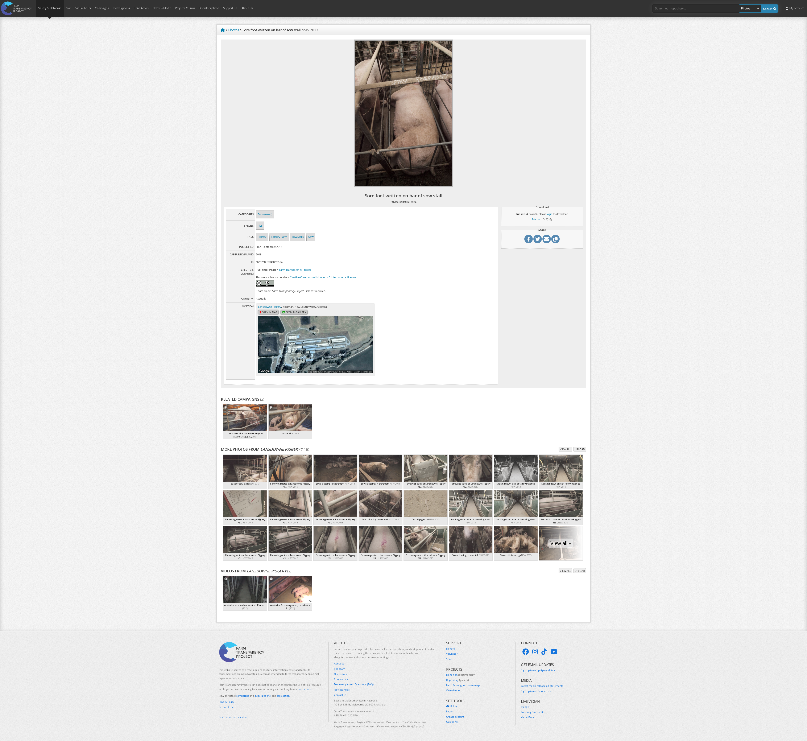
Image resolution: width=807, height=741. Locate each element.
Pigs (260, 225)
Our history (340, 674)
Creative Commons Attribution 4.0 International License (323, 277)
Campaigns (102, 8)
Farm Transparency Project (295, 270)
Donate (450, 648)
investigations (262, 695)
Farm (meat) (265, 214)
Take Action (141, 8)
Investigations (121, 8)
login (549, 214)
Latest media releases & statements (542, 686)
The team (339, 669)
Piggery (262, 237)
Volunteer (452, 653)
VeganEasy (527, 717)
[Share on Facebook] (528, 239)
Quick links (452, 722)
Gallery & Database (50, 8)
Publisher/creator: (267, 270)
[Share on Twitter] (537, 239)
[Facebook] (525, 651)
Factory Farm (279, 237)
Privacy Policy (226, 702)
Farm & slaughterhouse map (463, 685)
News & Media (162, 8)
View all (565, 449)
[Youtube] (554, 651)
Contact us (340, 695)
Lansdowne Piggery (269, 307)
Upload (580, 449)
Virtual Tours (83, 8)
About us (339, 663)
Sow (310, 237)
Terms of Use (226, 707)
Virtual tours (453, 690)
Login (449, 711)
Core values (341, 679)
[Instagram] (535, 651)
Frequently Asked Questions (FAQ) (354, 684)
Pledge (525, 707)
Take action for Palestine (233, 717)
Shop (449, 659)
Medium (537, 219)
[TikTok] (544, 651)
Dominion (460, 674)
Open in (269, 312)
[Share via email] (546, 239)
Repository (457, 680)
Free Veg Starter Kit (532, 712)
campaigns (242, 695)
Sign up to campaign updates (538, 670)
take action (283, 695)
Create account (455, 717)
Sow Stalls (298, 237)
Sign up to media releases (536, 691)
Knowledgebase (209, 8)
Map (68, 8)
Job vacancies (342, 689)
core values (304, 689)
